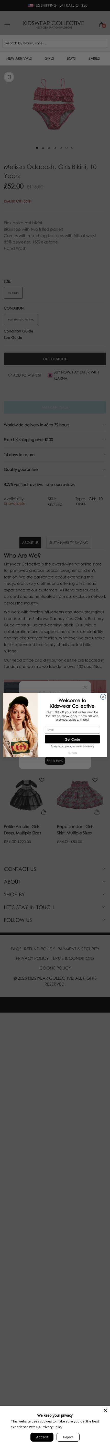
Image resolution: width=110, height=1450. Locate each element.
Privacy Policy (52, 1427)
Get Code (72, 739)
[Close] (105, 1410)
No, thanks (72, 753)
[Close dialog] (103, 697)
